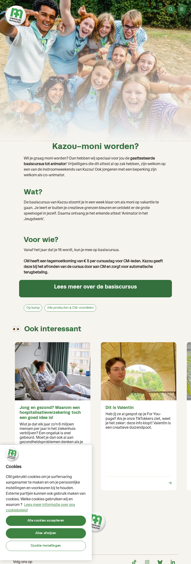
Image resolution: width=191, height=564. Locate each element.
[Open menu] (181, 9)
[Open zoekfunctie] (171, 9)
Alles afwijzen (45, 533)
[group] (53, 416)
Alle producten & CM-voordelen (70, 308)
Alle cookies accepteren (45, 520)
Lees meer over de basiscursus (95, 286)
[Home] (16, 16)
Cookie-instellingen (46, 545)
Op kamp (33, 308)
